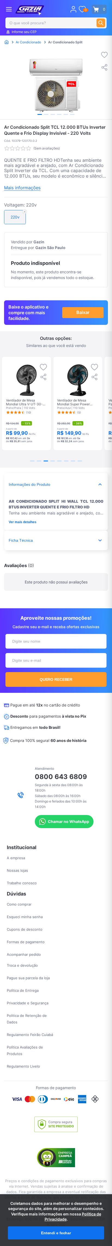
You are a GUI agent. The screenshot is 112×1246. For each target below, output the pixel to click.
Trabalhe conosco (22, 883)
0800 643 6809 (61, 777)
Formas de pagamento (26, 942)
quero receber (56, 679)
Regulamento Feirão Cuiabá (30, 1034)
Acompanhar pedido (24, 954)
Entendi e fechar (56, 1233)
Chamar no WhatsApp (68, 821)
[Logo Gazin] (29, 10)
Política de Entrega (23, 990)
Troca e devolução (22, 965)
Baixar (82, 312)
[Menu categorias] (8, 9)
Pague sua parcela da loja (28, 978)
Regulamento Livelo (23, 1066)
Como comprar (19, 904)
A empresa (16, 858)
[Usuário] (73, 9)
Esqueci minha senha (25, 917)
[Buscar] (101, 23)
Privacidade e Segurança (27, 1003)
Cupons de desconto (24, 929)
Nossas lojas (17, 870)
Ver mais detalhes (22, 522)
